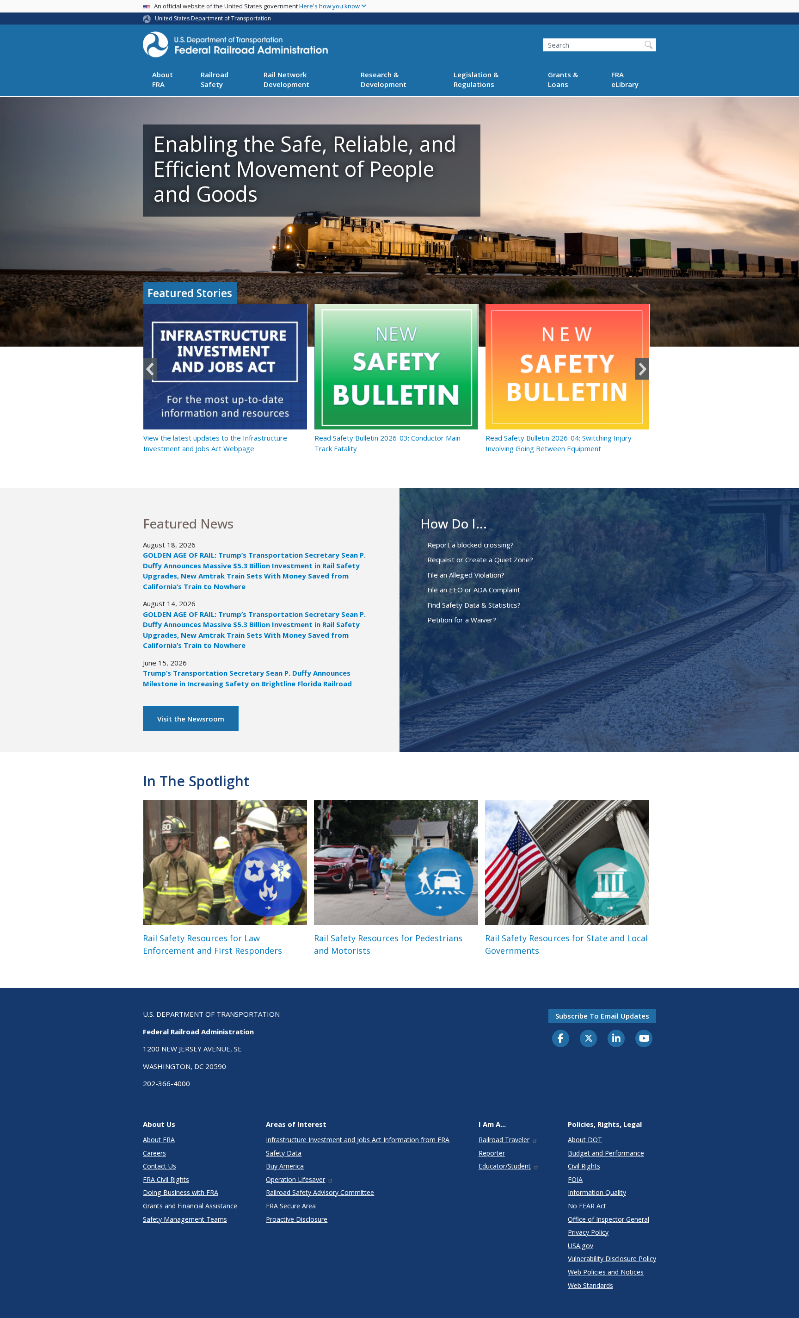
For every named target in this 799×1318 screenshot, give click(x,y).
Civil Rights (584, 1166)
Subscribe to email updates (602, 1015)
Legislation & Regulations (476, 79)
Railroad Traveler (504, 1139)
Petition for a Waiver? (461, 619)
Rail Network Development (286, 79)
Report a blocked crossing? (470, 544)
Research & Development (383, 79)
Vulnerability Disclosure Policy (612, 1258)
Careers (154, 1153)
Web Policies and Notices (606, 1272)
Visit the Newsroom (190, 718)
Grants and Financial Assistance (190, 1205)
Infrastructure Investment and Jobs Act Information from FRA (357, 1139)
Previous (150, 369)
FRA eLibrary (625, 79)
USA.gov (580, 1245)
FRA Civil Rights (166, 1179)
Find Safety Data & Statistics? (474, 604)
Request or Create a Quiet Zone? (480, 559)
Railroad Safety (214, 79)
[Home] (235, 47)
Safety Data (283, 1153)
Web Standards (590, 1285)
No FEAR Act (587, 1205)
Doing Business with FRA (180, 1192)
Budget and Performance (606, 1153)
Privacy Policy (588, 1232)
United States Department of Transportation (213, 18)
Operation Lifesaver (295, 1179)
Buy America (285, 1166)
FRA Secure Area (291, 1205)
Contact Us (159, 1166)
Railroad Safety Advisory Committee (320, 1192)
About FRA (162, 79)
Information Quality (597, 1192)
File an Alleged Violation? (465, 574)
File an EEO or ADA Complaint (473, 589)
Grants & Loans (563, 79)
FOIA (575, 1179)
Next (642, 369)
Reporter (492, 1153)
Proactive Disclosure (296, 1219)
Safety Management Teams (185, 1219)
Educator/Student (505, 1166)
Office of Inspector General (608, 1219)
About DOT (585, 1139)
